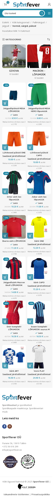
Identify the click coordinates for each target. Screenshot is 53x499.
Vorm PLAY (39, 371)
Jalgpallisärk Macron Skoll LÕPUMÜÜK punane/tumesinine (14, 285)
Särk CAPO (39, 282)
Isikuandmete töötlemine (16, 494)
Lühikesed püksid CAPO (39, 154)
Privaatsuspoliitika (40, 494)
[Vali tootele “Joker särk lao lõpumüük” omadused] (30, 191)
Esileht (5, 22)
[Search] (41, 13)
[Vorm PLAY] (39, 356)
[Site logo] (26, 4)
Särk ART (14, 371)
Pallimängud (39, 22)
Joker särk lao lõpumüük (39, 198)
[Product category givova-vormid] (14, 60)
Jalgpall (5, 25)
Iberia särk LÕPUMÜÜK (14, 241)
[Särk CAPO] (39, 268)
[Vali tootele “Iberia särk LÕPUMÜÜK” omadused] (5, 236)
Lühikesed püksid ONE (14, 152)
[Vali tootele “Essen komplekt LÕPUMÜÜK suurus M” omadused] (30, 321)
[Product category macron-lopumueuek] (39, 62)
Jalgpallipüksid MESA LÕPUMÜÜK (14, 109)
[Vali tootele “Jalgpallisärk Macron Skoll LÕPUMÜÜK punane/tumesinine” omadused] (5, 277)
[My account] (49, 4)
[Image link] (17, 396)
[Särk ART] (14, 356)
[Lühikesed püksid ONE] (14, 138)
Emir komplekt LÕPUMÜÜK (14, 328)
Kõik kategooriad (20, 22)
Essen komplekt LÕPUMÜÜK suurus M (39, 328)
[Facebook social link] (4, 426)
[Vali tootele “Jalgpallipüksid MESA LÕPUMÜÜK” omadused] (5, 103)
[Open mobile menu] (49, 13)
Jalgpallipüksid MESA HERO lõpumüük (39, 109)
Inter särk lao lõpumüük (14, 198)
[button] (30, 103)
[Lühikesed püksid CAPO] (39, 138)
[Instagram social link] (10, 426)
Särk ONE (39, 241)
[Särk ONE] (39, 227)
